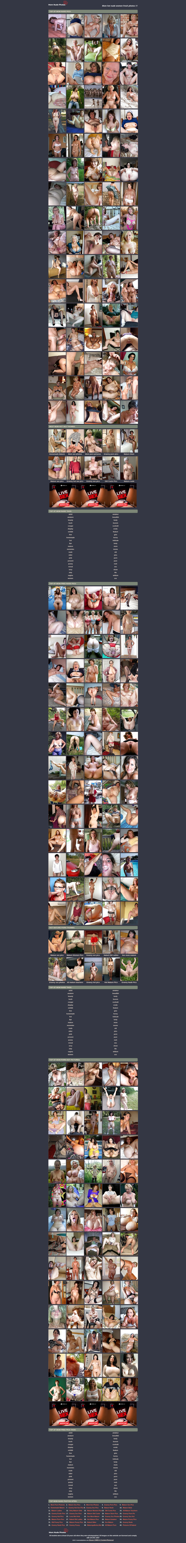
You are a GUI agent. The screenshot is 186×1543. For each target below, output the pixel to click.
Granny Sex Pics (92, 1508)
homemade (70, 537)
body (115, 520)
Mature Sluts (127, 1508)
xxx (115, 578)
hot (70, 540)
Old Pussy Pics (57, 1522)
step (70, 572)
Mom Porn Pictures (58, 1505)
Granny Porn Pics (110, 1505)
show (116, 569)
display (70, 529)
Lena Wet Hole (74, 1516)
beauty (70, 520)
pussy (70, 564)
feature (115, 532)
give (115, 534)
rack (115, 564)
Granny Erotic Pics (58, 1513)
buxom (115, 523)
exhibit (70, 532)
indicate (115, 540)
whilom (115, 575)
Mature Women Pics (94, 1510)
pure (115, 561)
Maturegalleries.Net (94, 1525)
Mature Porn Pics (58, 1519)
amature (71, 517)
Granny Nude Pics (58, 1525)
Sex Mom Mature (93, 1516)
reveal (70, 567)
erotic (115, 529)
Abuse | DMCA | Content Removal (101, 1540)
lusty (115, 543)
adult (70, 514)
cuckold (115, 526)
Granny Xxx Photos (112, 1516)
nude (70, 552)
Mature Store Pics (111, 1513)
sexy (70, 569)
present (70, 561)
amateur (116, 514)
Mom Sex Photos (92, 1505)
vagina (70, 575)
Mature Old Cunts (93, 1513)
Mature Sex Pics (74, 1505)
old (115, 552)
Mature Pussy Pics (129, 1519)
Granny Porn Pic (129, 1513)
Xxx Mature (109, 1522)
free (70, 534)
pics (115, 555)
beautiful (115, 517)
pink (70, 558)
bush (70, 523)
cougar (70, 526)
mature (70, 546)
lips (70, 543)
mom (115, 546)
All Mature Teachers (130, 1510)
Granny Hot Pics (58, 1516)
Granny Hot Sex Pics (76, 1508)
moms (115, 549)
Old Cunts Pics (110, 1510)
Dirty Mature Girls (75, 1510)
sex (115, 567)
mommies (70, 549)
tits (115, 572)
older (70, 555)
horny (115, 537)
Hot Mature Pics (93, 1519)
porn (115, 558)
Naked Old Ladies (75, 1519)
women (70, 578)
